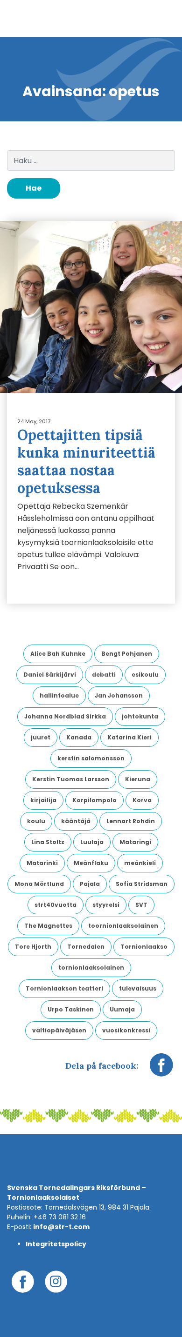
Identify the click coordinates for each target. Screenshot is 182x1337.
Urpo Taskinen (71, 1009)
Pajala (90, 884)
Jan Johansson (119, 695)
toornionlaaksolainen (123, 926)
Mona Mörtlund (39, 884)
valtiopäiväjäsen (59, 1030)
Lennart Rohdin (130, 821)
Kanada (78, 737)
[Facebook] (161, 1069)
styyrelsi (105, 905)
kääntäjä (76, 821)
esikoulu (145, 674)
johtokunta (140, 716)
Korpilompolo (94, 800)
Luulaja (92, 842)
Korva (142, 800)
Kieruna (137, 779)
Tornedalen (86, 947)
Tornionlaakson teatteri (64, 988)
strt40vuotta (56, 905)
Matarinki (42, 863)
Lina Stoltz (47, 842)
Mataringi (135, 842)
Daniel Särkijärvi (49, 674)
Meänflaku (91, 863)
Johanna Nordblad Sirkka (65, 716)
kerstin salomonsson (91, 758)
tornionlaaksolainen (91, 967)
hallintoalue (59, 695)
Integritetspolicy (56, 1244)
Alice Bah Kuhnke (57, 654)
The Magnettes (48, 926)
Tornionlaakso (144, 947)
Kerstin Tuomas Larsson (70, 779)
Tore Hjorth (33, 947)
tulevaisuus (137, 988)
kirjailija (43, 800)
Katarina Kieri (129, 737)
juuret (40, 737)
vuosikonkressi (126, 1030)
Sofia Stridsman (142, 884)
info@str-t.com (61, 1226)
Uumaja (122, 1009)
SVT (141, 905)
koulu (36, 821)
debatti (104, 674)
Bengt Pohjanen (126, 654)
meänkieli (140, 863)
